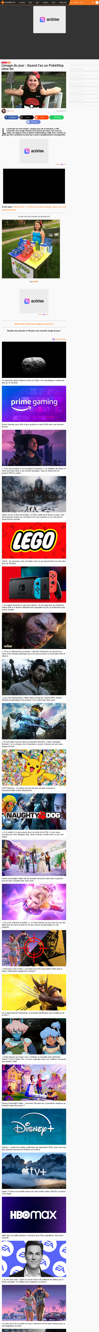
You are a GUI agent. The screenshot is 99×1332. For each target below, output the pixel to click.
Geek (37, 2)
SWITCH (76, 2)
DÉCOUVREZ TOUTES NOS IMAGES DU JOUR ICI (34, 324)
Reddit (35, 281)
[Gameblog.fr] (7, 2)
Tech (30, 2)
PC (72, 2)
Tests (53, 2)
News (9, 62)
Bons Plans (62, 2)
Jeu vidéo (4, 62)
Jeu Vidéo (22, 2)
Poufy (12, 111)
